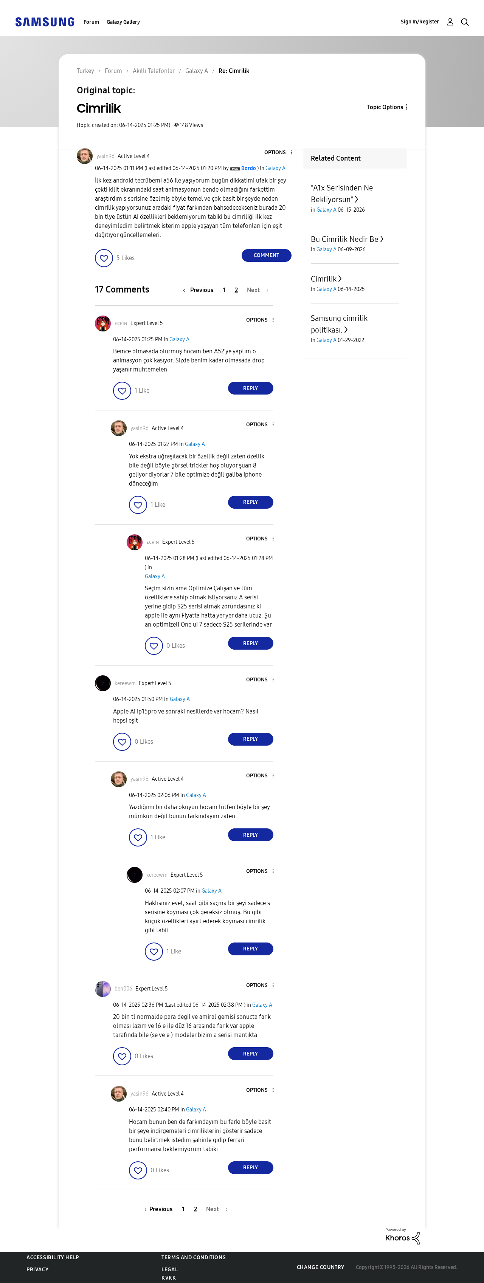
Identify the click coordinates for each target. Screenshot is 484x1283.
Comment (266, 255)
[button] (278, 152)
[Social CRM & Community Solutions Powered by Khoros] (403, 1236)
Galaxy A (275, 168)
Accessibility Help (52, 1257)
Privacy (37, 1269)
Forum (91, 22)
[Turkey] (44, 21)
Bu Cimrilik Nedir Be (345, 239)
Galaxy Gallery (123, 22)
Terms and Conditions (193, 1257)
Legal (169, 1269)
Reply (250, 388)
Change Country (320, 1267)
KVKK (168, 1278)
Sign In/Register (420, 22)
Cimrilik (324, 278)
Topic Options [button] (385, 107)
